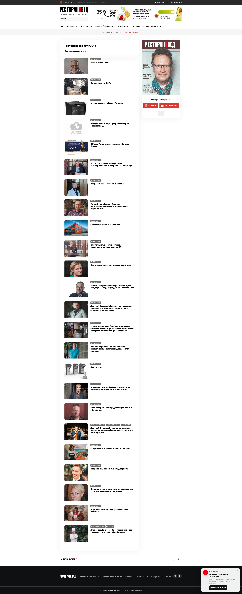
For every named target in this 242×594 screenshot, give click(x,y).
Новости (82, 576)
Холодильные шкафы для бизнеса (106, 103)
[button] (175, 559)
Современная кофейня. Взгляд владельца (110, 449)
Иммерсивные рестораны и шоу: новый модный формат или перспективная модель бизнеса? (105, 2)
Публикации (70, 26)
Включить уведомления (218, 588)
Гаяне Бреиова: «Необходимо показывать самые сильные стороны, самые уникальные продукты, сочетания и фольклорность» (111, 328)
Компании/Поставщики (104, 26)
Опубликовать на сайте (152, 26)
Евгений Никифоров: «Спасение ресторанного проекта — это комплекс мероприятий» (109, 206)
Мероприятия (85, 26)
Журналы (136, 26)
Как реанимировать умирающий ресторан (110, 265)
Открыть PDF (171, 105)
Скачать (152, 105)
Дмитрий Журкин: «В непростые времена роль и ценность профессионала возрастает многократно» (111, 430)
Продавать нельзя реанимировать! (107, 184)
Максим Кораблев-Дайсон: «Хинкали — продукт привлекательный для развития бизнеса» (109, 349)
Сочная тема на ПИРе (100, 83)
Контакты (167, 576)
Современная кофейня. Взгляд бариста (109, 469)
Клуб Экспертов (67, 14)
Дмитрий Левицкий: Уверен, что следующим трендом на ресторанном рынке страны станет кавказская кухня (111, 308)
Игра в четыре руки (99, 63)
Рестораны (82, 14)
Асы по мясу (96, 367)
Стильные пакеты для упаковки (105, 225)
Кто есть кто (123, 26)
